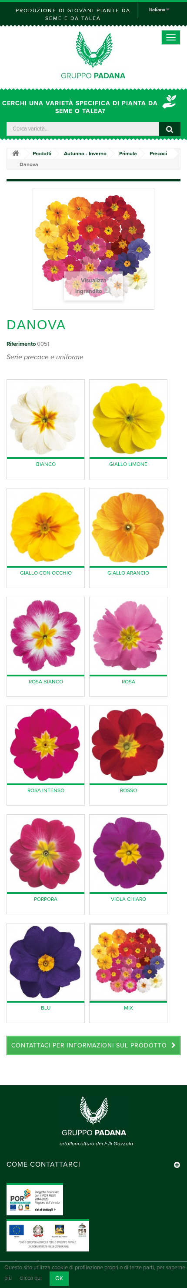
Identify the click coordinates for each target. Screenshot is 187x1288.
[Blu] (45, 962)
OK (59, 1278)
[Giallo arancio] (128, 527)
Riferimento (21, 344)
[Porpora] (45, 853)
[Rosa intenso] (45, 744)
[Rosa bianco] (45, 636)
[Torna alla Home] (15, 153)
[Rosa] (128, 636)
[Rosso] (128, 744)
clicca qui (31, 1278)
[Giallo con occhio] (45, 527)
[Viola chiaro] (128, 853)
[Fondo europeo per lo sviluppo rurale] (48, 1234)
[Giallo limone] (128, 418)
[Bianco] (45, 418)
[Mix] (128, 962)
